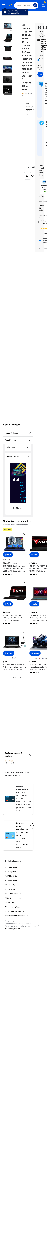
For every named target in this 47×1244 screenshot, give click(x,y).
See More (17, 508)
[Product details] (29, 433)
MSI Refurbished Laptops (14, 911)
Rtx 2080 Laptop (11, 867)
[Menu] (4, 5)
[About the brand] (27, 456)
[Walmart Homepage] (10, 5)
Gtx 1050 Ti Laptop (12, 885)
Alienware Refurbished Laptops (16, 916)
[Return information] (38, 70)
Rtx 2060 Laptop (11, 880)
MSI (23, 25)
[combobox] (26, 5)
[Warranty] (27, 447)
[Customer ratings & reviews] (29, 754)
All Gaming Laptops (12, 907)
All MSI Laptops (11, 902)
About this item (11, 424)
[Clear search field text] (31, 5)
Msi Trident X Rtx (11, 876)
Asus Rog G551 (10, 872)
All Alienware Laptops (13, 894)
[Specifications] (29, 440)
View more (17, 677)
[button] (27, 106)
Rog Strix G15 (10, 889)
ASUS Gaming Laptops (13, 898)
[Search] (35, 5)
